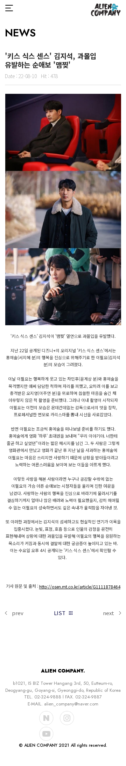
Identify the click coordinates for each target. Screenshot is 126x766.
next (108, 613)
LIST (59, 613)
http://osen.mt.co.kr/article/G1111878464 (79, 587)
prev (17, 613)
